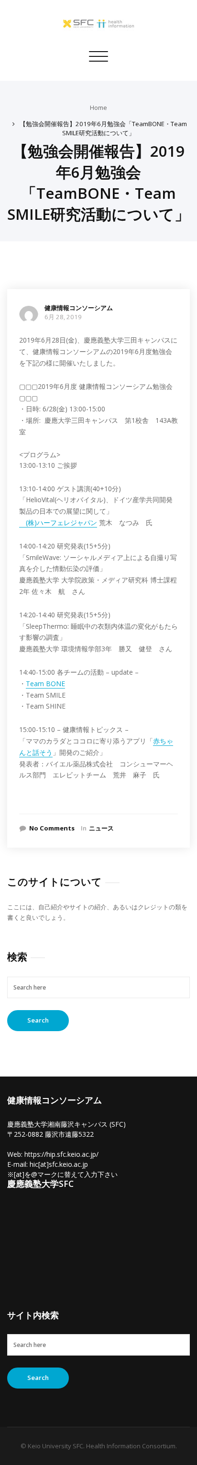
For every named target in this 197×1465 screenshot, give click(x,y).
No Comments (52, 828)
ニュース (101, 828)
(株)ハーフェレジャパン (58, 522)
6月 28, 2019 (63, 316)
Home (98, 107)
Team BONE (45, 683)
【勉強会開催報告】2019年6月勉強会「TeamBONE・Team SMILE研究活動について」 (103, 128)
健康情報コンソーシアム (78, 307)
